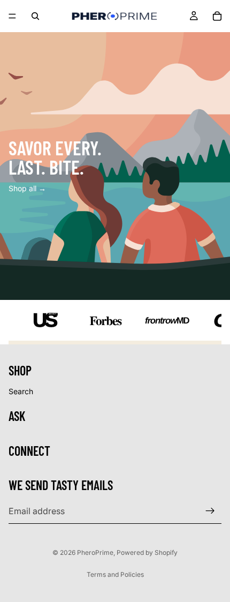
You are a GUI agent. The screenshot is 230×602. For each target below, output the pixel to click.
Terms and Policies (115, 574)
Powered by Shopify (147, 552)
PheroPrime (95, 552)
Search (21, 391)
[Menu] (12, 16)
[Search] (35, 16)
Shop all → (27, 188)
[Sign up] (210, 511)
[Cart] (217, 16)
